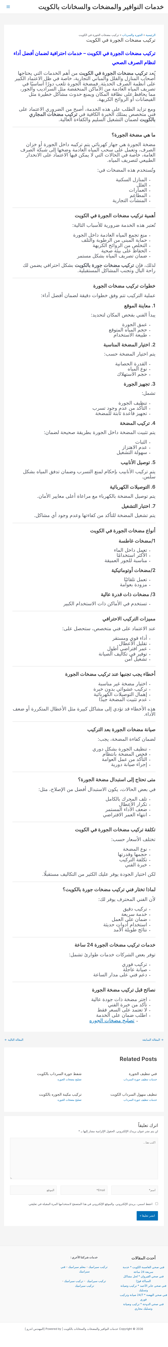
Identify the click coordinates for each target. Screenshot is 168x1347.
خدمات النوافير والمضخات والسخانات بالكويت (101, 7)
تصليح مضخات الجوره (111, 1020)
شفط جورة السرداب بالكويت (59, 1073)
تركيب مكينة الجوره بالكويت (60, 1094)
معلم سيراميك (77, 1267)
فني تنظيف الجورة (143, 1073)
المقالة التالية (14, 1039)
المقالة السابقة (152, 1039)
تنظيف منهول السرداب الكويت (133, 1094)
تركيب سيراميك (98, 1267)
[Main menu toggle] (8, 7)
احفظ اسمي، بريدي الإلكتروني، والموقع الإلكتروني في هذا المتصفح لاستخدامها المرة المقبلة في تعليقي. (90, 1204)
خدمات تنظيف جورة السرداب (140, 1079)
